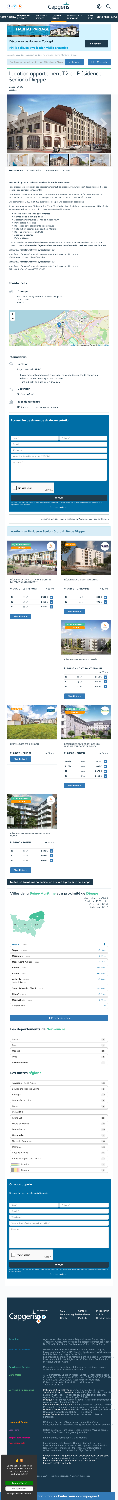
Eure (58, 1045)
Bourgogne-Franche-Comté (58, 1088)
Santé (64, 1344)
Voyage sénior (99, 1429)
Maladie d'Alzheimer (76, 1349)
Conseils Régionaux (98, 1374)
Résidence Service (41, 17)
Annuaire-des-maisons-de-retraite (81, 1458)
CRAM (107, 1377)
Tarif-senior (89, 1460)
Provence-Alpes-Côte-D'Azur (58, 1158)
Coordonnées (34, 170)
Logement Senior (57, 17)
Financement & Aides (54, 1359)
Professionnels (17, 1443)
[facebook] (9, 6)
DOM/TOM (17, 1112)
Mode (79, 1429)
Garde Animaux (80, 1409)
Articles (57, 1339)
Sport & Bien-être (98, 1407)
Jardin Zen (82, 1432)
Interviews (68, 1339)
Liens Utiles (15, 1375)
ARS (45, 1374)
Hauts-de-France (58, 1123)
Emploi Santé (50, 1437)
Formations (65, 1437)
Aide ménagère (83, 1392)
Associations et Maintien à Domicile (62, 1402)
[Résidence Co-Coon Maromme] (86, 558)
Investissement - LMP (69, 1445)
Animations (106, 1356)
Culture (87, 1344)
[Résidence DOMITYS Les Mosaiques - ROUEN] (32, 811)
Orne (58, 1056)
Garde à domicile (102, 1392)
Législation (73, 1359)
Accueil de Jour (96, 1349)
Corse (58, 1106)
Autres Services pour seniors (77, 1414)
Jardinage (96, 1409)
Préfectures (78, 1377)
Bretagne (58, 1094)
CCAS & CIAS (80, 1389)
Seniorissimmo (51, 1455)
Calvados (58, 1039)
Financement (50, 1445)
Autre (65, 1361)
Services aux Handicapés (65, 1397)
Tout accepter (19, 1482)
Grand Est (58, 1117)
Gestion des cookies (81, 1476)
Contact (67, 170)
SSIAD (84, 1397)
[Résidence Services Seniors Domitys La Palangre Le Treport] (32, 558)
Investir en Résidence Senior (90, 1367)
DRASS (90, 1377)
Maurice (62, 1164)
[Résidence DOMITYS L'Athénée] (86, 637)
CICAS (100, 1389)
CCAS (54, 1379)
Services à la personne (74, 17)
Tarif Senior (68, 1429)
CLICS (68, 1379)
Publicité (82, 1317)
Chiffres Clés (87, 1359)
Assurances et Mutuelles (86, 1379)
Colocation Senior (52, 1424)
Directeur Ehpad (52, 1361)
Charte (63, 1317)
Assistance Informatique (98, 1399)
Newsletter (84, 1314)
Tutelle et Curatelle (53, 1384)
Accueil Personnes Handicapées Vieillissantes (86, 1351)
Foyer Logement (52, 1351)
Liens (100, 17)
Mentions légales (69, 1314)
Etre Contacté (99, 62)
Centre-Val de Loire (58, 1100)
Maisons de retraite (23, 17)
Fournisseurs (50, 1442)
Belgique (62, 1170)
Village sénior (71, 1422)
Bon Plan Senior (51, 1344)
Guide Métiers (79, 1437)
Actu (3, 17)
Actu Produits (69, 1341)
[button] (59, 325)
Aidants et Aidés (52, 1341)
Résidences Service (19, 1367)
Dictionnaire (101, 1359)
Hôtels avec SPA (52, 1429)
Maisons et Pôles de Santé (57, 1462)
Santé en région (70, 1374)
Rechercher (74, 62)
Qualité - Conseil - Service (87, 1442)
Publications (75, 1344)
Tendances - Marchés (69, 1447)
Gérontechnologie (92, 1447)
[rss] (20, 6)
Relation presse (104, 1317)
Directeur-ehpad (52, 1458)
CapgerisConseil (68, 1455)
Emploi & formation (20, 1437)
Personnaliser (19, 1488)
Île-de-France (58, 1129)
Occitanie (58, 1146)
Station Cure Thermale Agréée (59, 1432)
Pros (107, 17)
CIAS (61, 1379)
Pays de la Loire (58, 1152)
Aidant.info (76, 1460)
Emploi (114, 17)
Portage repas (71, 1394)
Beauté (87, 1429)
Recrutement (65, 1442)
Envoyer (59, 497)
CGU (62, 1310)
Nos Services (50, 1447)
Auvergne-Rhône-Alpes (58, 1082)
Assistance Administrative (69, 1399)
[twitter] (14, 6)
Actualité (14, 1339)
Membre (101, 6)
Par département (65, 1367)
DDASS (99, 1377)
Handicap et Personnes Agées (94, 1341)
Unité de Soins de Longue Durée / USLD (64, 1354)
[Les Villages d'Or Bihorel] (32, 722)
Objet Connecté (86, 1450)
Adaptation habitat (102, 1424)
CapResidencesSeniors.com (93, 1455)
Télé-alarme (85, 1411)
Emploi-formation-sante (56, 1460)
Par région (48, 1367)
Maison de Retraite (53, 1349)
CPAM (46, 1379)
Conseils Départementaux (57, 1377)
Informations (52, 170)
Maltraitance (87, 1382)
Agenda (11, 17)
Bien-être (91, 17)
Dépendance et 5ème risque (90, 1339)
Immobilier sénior (89, 1422)
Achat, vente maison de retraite (60, 1450)
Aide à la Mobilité (82, 1404)
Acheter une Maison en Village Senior (63, 1369)
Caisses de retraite (53, 1382)
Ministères (54, 1374)
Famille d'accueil (90, 1356)
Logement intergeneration (77, 1424)
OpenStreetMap (103, 345)
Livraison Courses (52, 1394)
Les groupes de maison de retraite (61, 1356)
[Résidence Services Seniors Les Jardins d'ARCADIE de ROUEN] (86, 722)
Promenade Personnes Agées (71, 1407)
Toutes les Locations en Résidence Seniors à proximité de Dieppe (50, 882)
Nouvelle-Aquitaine (58, 1141)
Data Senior (98, 1344)
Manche (58, 1050)
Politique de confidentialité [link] (19, 1493)
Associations (71, 1382)
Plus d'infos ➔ (20, 616)
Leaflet (72, 345)
